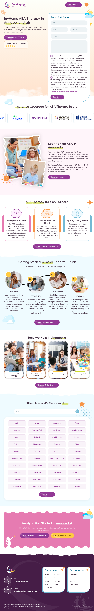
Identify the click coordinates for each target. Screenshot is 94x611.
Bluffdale (17, 451)
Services (48, 578)
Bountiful (57, 451)
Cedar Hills (17, 472)
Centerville (57, 472)
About (47, 581)
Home (47, 574)
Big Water (37, 444)
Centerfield (37, 472)
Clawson (77, 479)
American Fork (37, 430)
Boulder (37, 451)
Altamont (57, 423)
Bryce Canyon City (57, 458)
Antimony (57, 430)
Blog (46, 584)
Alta (37, 423)
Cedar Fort (77, 465)
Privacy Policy (55, 92)
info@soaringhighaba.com (25, 591)
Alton (77, 423)
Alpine (17, 423)
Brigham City (17, 458)
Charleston (17, 479)
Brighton (37, 458)
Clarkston (57, 479)
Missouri (73, 581)
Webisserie (86, 606)
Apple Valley (77, 430)
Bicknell (17, 444)
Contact (57, 578)
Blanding (57, 444)
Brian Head (77, 451)
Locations (48, 588)
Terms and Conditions (69, 92)
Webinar (57, 581)
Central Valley (77, 472)
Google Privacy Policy (32, 606)
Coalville (77, 486)
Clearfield (17, 486)
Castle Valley (37, 465)
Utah (71, 578)
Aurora (17, 437)
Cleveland (37, 486)
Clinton (57, 486)
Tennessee (74, 584)
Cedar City (57, 465)
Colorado (73, 574)
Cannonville (77, 458)
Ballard (37, 437)
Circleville (37, 479)
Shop (56, 584)
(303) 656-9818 (21, 581)
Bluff (77, 444)
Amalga (17, 430)
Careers (57, 574)
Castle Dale (17, 465)
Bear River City (57, 437)
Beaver (77, 437)
